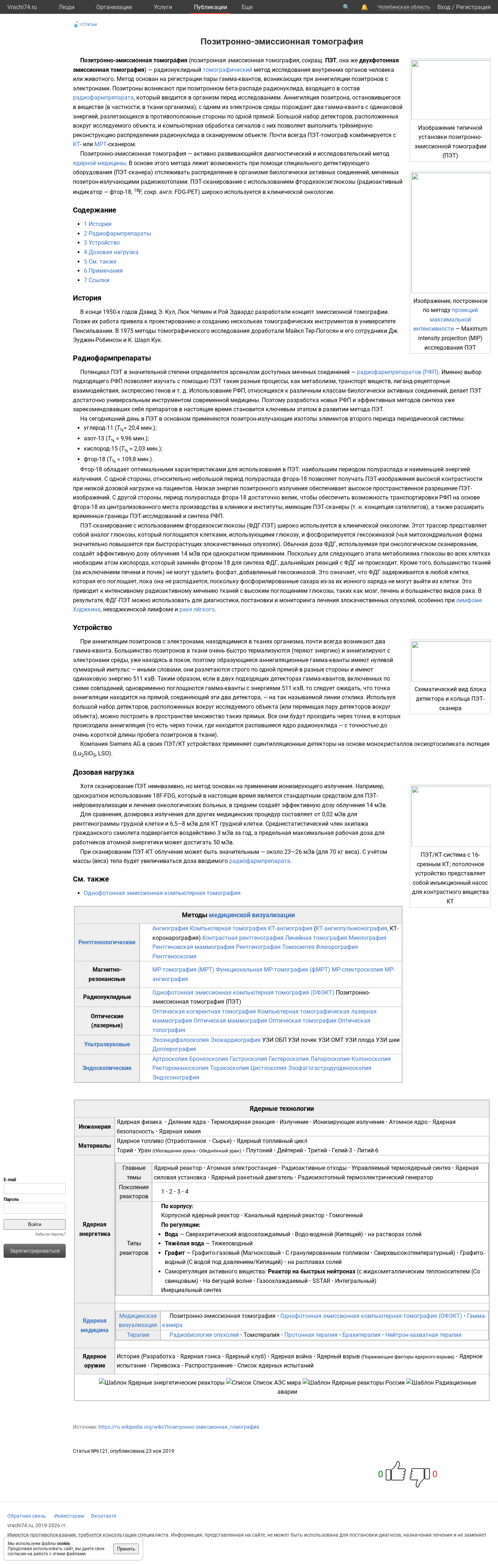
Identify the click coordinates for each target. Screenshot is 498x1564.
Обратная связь (26, 1516)
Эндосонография (175, 1077)
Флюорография (337, 947)
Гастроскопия (248, 1058)
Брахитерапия (361, 1334)
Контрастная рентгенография (243, 937)
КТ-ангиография (290, 928)
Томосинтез (298, 947)
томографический (227, 69)
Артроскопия (170, 1058)
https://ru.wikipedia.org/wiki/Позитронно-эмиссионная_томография (178, 1427)
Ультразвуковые (107, 1044)
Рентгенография (258, 947)
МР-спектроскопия (357, 969)
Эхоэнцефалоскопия (180, 1039)
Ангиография (170, 928)
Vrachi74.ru (22, 7)
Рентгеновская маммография (193, 947)
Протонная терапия (311, 1334)
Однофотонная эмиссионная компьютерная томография (162, 893)
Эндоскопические (107, 1068)
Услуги (163, 7)
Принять (126, 1549)
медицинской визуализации (252, 915)
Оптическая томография (302, 1020)
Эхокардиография (235, 1039)
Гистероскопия (289, 1058)
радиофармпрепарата (103, 97)
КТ (76, 144)
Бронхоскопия (208, 1058)
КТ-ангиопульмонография (351, 928)
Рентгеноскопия (174, 956)
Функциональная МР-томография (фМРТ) (273, 969)
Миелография (367, 937)
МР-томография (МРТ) (183, 969)
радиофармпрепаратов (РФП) (398, 372)
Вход (444, 7)
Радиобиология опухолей (204, 1334)
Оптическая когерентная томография (204, 1011)
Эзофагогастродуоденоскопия (329, 1068)
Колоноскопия (371, 1058)
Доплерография (174, 1049)
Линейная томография (316, 937)
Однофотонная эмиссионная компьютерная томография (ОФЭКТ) (243, 992)
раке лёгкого (197, 609)
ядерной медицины (99, 163)
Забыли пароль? (50, 1234)
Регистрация (473, 7)
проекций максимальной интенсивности (445, 319)
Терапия (138, 1334)
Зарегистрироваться (35, 1251)
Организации (114, 7)
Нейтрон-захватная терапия (423, 1334)
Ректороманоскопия (180, 1068)
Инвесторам (69, 1516)
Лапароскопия (330, 1058)
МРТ (100, 144)
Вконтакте (103, 1516)
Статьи (89, 24)
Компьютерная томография (228, 928)
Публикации (210, 7)
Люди (66, 7)
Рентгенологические (107, 942)
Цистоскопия (268, 1068)
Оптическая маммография (230, 1020)
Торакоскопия (229, 1068)
